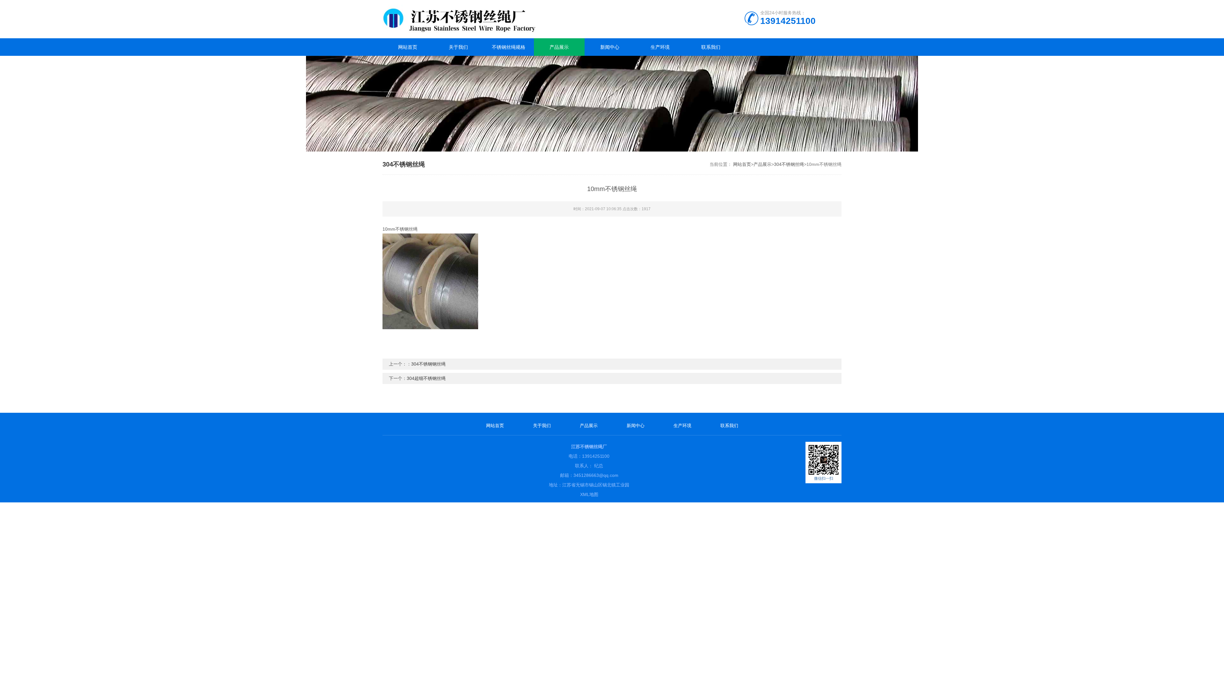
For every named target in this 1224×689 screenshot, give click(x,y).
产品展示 (559, 47)
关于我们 (458, 47)
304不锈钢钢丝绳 (428, 364)
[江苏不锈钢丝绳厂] (494, 19)
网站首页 (407, 47)
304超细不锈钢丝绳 (426, 378)
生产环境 (660, 47)
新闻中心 (609, 47)
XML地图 (589, 494)
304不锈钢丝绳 (789, 164)
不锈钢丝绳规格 (508, 47)
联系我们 (710, 47)
